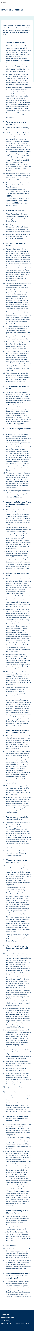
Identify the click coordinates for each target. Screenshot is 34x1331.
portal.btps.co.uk (12, 58)
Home (4, 2)
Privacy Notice (22, 227)
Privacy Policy (5, 1314)
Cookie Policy (5, 1320)
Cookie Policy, (21, 234)
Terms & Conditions (7, 1317)
